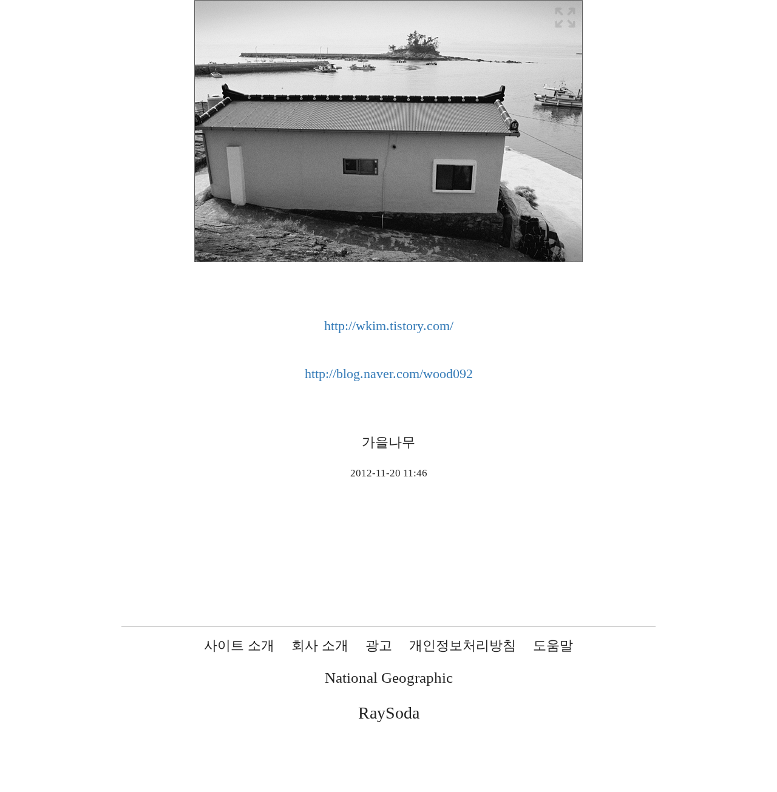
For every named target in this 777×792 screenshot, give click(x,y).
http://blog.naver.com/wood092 (389, 373)
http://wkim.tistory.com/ (388, 325)
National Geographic (389, 677)
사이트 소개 (239, 645)
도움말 (553, 645)
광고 (378, 645)
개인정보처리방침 (462, 645)
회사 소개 (319, 645)
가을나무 (388, 442)
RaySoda (388, 712)
